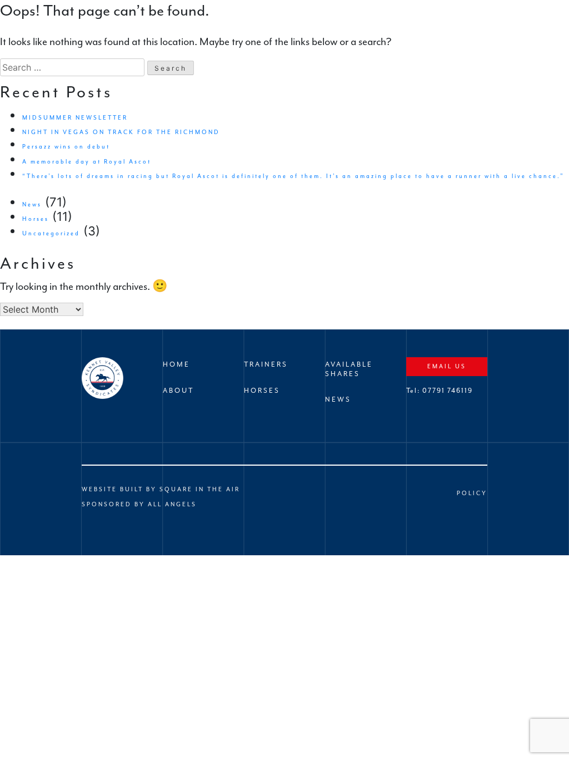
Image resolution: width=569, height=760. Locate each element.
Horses (35, 219)
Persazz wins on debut (66, 146)
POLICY (472, 493)
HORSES (262, 390)
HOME (176, 364)
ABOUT (178, 390)
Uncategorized (51, 233)
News (32, 204)
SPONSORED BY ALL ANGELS (139, 504)
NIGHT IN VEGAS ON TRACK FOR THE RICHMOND (121, 132)
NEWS (338, 399)
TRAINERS (266, 364)
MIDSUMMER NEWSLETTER (75, 117)
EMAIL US (446, 366)
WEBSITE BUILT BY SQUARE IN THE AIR (161, 489)
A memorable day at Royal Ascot (86, 161)
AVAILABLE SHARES (349, 369)
